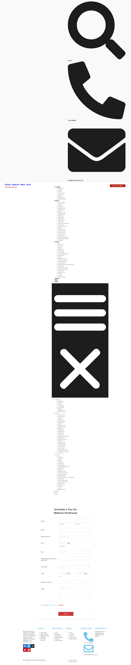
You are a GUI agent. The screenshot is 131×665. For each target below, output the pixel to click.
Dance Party (61, 235)
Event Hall (60, 270)
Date (43, 552)
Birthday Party (61, 212)
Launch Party (61, 202)
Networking (61, 217)
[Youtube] (29, 650)
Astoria (60, 191)
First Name (61, 524)
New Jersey (61, 193)
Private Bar (61, 251)
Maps (56, 281)
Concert (60, 275)
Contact (57, 278)
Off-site (60, 211)
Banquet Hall (61, 272)
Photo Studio (61, 252)
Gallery (60, 257)
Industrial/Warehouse (63, 254)
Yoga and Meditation (63, 223)
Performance (61, 219)
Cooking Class (62, 229)
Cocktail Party (61, 232)
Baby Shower (61, 214)
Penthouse (61, 244)
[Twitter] (29, 646)
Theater (60, 273)
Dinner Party (61, 203)
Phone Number (46, 536)
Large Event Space (63, 269)
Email (43, 530)
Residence (61, 266)
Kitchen (60, 247)
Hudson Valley (62, 199)
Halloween (61, 225)
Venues (57, 241)
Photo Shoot (61, 209)
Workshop (60, 220)
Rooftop (60, 246)
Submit (66, 614)
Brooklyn (60, 190)
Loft (59, 243)
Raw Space (61, 255)
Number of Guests (47, 582)
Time (43, 543)
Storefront (60, 249)
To (76, 576)
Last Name (77, 524)
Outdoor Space (62, 276)
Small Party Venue (63, 267)
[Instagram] (32, 646)
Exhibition (60, 240)
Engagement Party (63, 237)
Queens (60, 196)
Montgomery (61, 197)
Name (43, 521)
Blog (56, 279)
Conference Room (63, 260)
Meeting (60, 228)
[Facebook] (25, 646)
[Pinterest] (25, 650)
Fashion (60, 205)
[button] (80, 340)
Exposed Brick (62, 263)
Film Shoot (61, 222)
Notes (42, 589)
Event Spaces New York (18, 184)
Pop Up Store (61, 234)
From (60, 576)
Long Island (61, 194)
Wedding (60, 216)
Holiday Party (61, 208)
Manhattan (61, 188)
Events (57, 200)
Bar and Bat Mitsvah (63, 238)
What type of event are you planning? (49, 559)
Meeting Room (62, 258)
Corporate (60, 206)
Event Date (45, 567)
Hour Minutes (62, 546)
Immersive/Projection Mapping (66, 264)
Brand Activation (62, 226)
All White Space (62, 261)
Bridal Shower (62, 231)
